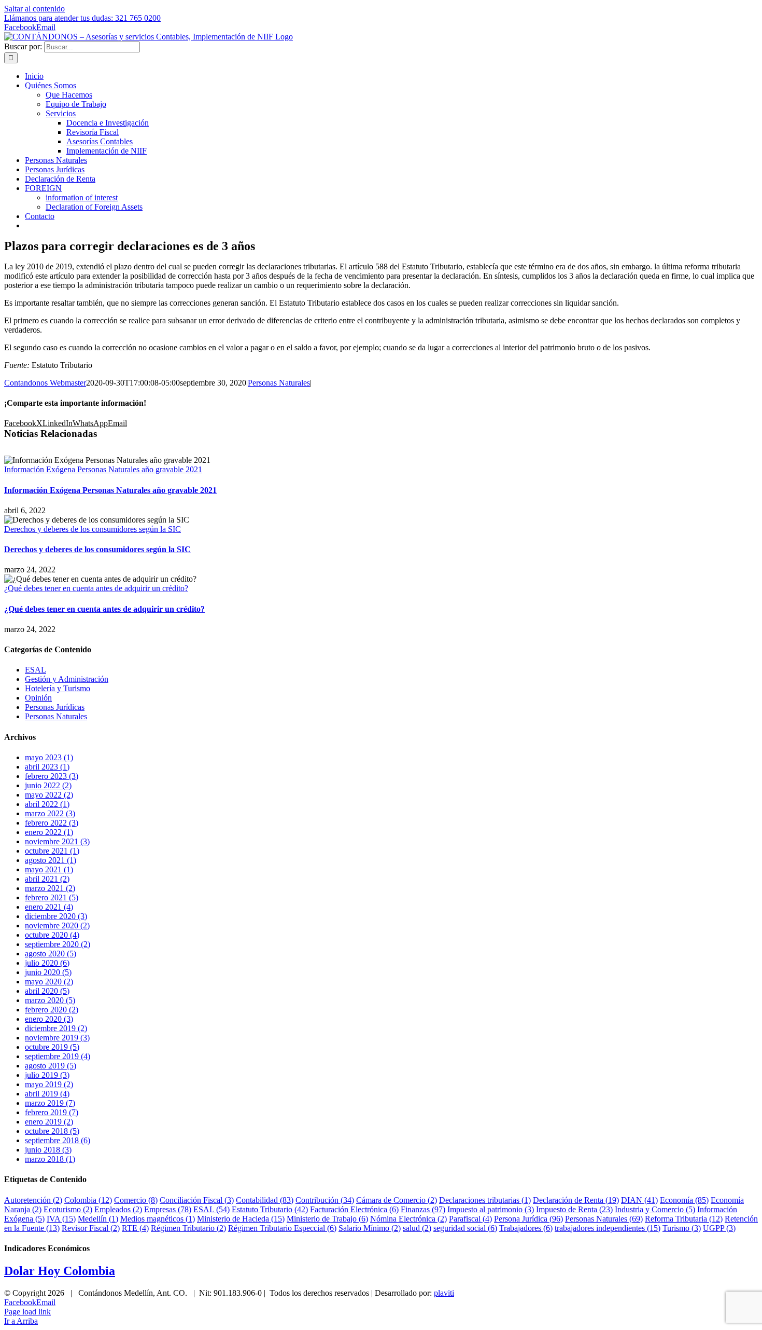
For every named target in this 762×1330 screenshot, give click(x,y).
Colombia (88, 1200)
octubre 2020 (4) (52, 934)
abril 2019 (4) (47, 1093)
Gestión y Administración (66, 679)
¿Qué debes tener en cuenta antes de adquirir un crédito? (96, 588)
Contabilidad (264, 1200)
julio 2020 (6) (47, 962)
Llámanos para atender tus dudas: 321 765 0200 (82, 17)
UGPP (719, 1228)
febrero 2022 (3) (51, 822)
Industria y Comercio (655, 1209)
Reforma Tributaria (684, 1218)
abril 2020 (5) (47, 990)
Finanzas (423, 1209)
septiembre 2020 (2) (57, 944)
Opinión (38, 697)
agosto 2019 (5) (50, 1065)
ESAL (35, 669)
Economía (684, 1200)
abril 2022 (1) (47, 804)
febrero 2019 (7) (51, 1112)
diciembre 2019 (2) (56, 1028)
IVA (61, 1218)
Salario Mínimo (369, 1228)
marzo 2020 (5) (50, 1000)
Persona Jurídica (528, 1218)
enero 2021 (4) (49, 906)
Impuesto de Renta (574, 1209)
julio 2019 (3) (47, 1075)
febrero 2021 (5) (51, 897)
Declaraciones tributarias (485, 1200)
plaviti (444, 1292)
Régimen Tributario (188, 1228)
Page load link (27, 1311)
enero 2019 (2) (49, 1121)
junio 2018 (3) (48, 1149)
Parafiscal (470, 1218)
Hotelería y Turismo (57, 688)
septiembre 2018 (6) (57, 1140)
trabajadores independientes (607, 1228)
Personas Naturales (279, 382)
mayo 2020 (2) (49, 981)
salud (417, 1228)
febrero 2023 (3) (51, 776)
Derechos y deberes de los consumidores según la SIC (92, 529)
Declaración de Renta (576, 1200)
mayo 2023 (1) (49, 757)
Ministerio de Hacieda (241, 1218)
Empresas (167, 1209)
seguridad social (465, 1228)
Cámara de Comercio (396, 1200)
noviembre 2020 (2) (57, 925)
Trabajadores (526, 1228)
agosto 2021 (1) (50, 860)
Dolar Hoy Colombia (59, 1271)
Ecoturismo (68, 1209)
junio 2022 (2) (48, 785)
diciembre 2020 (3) (56, 916)
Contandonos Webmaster (45, 382)
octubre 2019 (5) (52, 1047)
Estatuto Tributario (270, 1209)
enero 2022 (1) (49, 832)
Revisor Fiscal (91, 1228)
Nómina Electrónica (408, 1218)
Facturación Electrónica (354, 1209)
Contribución (324, 1200)
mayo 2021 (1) (49, 869)
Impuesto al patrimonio (490, 1209)
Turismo (681, 1228)
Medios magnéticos (157, 1218)
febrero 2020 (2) (51, 1009)
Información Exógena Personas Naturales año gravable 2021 (103, 469)
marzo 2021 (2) (50, 888)
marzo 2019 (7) (50, 1103)
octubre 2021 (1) (52, 850)
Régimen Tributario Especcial (282, 1228)
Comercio (136, 1200)
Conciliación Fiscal (197, 1200)
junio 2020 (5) (48, 972)
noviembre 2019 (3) (57, 1037)
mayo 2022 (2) (49, 794)
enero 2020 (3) (49, 1018)
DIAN (639, 1200)
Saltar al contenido (34, 8)
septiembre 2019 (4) (57, 1056)
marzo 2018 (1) (50, 1159)
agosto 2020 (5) (50, 953)
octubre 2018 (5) (52, 1131)
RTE (135, 1228)
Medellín (98, 1218)
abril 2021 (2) (47, 878)
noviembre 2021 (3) (57, 841)
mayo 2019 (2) (49, 1084)
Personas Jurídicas (54, 707)
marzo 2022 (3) (50, 813)
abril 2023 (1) (47, 766)
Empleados (118, 1209)
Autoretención (33, 1200)
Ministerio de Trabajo (327, 1218)
